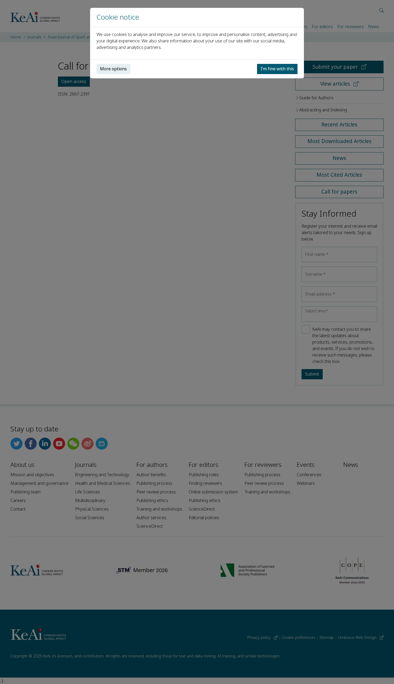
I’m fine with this (277, 69)
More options (113, 69)
